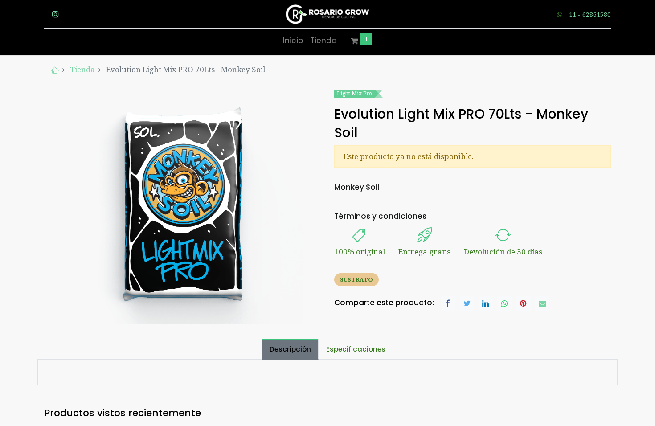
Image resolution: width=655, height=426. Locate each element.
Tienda (82, 69)
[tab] (290, 349)
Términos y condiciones (380, 216)
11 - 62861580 (590, 14)
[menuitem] (293, 41)
